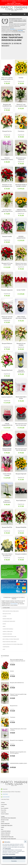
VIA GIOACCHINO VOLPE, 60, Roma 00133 (14, 4)
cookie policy (8, 848)
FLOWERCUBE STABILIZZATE (9, 621)
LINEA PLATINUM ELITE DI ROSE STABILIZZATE (13, 644)
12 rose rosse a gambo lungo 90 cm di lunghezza (7, 211)
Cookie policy (3, 812)
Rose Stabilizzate (21, 500)
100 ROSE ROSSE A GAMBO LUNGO (21, 185)
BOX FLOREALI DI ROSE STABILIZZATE (11, 639)
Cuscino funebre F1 (7, 397)
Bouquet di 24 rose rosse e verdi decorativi (7, 264)
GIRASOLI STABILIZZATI (8, 631)
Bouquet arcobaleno (21, 554)
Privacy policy (3, 810)
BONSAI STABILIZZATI (7, 618)
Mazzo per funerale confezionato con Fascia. (7, 318)
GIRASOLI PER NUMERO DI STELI (21, 210)
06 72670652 (12, 3)
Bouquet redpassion (7, 290)
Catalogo (5, 14)
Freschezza (21, 131)
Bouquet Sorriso (7, 131)
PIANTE (4, 623)
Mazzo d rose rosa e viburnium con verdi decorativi (21, 264)
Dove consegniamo (4, 808)
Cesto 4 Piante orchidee (7, 474)
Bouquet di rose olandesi (21, 344)
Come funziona (4, 804)
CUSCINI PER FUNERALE (8, 628)
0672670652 (5, 794)
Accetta (14, 857)
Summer (21, 77)
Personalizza (14, 861)
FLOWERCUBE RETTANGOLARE (9, 636)
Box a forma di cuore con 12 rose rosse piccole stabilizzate (21, 450)
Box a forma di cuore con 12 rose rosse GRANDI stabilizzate (21, 425)
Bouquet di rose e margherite (21, 158)
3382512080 (17, 3)
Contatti (2, 806)
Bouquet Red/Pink (7, 527)
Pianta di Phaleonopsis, (7, 501)
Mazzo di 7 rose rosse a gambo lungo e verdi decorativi (21, 106)
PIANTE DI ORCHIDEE (7, 634)
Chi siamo (3, 802)
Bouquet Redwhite (21, 527)
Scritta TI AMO (21, 290)
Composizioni (6, 646)
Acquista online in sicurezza (7, 581)
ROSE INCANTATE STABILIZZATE (9, 641)
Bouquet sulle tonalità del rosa (7, 105)
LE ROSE (4, 616)
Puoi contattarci (14, 603)
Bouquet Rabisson (7, 343)
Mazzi (4, 626)
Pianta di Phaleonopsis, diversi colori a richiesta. (7, 159)
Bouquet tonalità (7, 236)
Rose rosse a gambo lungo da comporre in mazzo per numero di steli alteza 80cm (17, 661)
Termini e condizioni (5, 813)
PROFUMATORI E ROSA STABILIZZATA (11, 611)
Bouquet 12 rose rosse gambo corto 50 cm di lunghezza (7, 186)
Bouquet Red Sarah (7, 370)
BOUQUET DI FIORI (7, 613)
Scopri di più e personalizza (8, 854)
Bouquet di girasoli (21, 473)
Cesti (4, 649)
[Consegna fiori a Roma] (14, 8)
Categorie (6, 607)
